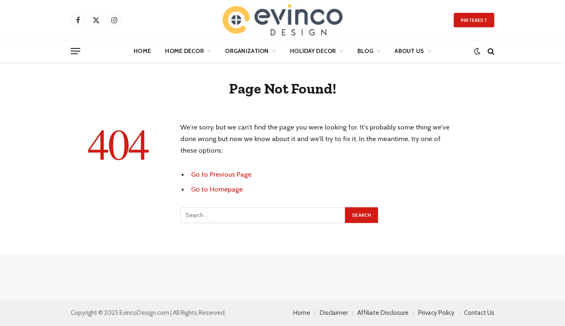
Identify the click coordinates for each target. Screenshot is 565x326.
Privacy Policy (436, 312)
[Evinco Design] (282, 20)
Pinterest (474, 20)
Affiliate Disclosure (383, 312)
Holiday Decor (313, 51)
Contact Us (479, 312)
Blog (365, 51)
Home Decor (184, 51)
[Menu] (75, 51)
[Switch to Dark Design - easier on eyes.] (477, 51)
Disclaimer (334, 312)
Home (142, 51)
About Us (409, 51)
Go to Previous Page (221, 174)
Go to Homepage (217, 189)
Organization (246, 51)
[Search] (490, 51)
